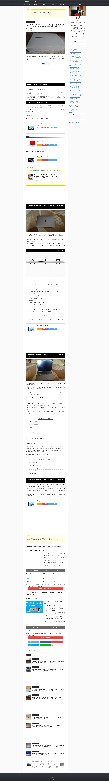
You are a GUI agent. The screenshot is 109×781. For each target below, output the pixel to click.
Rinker (40, 124)
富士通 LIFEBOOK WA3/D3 (42, 141)
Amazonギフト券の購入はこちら (45, 588)
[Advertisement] (45, 74)
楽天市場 (45, 127)
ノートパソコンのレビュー (31, 650)
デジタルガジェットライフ (30, 1)
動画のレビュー (81, 4)
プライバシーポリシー (50, 774)
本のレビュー (72, 4)
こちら (35, 16)
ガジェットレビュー (63, 4)
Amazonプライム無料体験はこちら (45, 637)
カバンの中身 (36, 4)
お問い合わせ (57, 774)
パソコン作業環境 (27, 4)
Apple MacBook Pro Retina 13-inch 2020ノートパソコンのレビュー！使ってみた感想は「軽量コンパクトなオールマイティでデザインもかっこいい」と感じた (47, 176)
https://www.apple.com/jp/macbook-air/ (42, 315)
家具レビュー (45, 4)
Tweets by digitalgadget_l (74, 122)
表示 (47, 63)
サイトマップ (63, 774)
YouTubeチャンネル (44, 12)
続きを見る (36, 180)
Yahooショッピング (52, 127)
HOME (45, 774)
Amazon (39, 127)
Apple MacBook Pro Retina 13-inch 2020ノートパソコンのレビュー (47, 170)
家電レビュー (54, 4)
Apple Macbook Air (30, 651)
